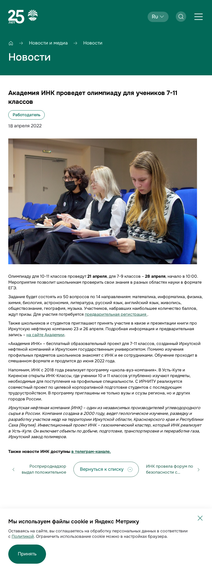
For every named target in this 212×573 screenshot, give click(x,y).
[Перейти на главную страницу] (22, 17)
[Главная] (10, 43)
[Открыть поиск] (181, 16)
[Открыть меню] (198, 17)
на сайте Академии (45, 334)
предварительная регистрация (116, 314)
